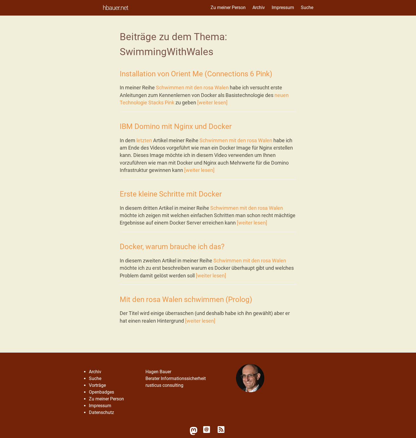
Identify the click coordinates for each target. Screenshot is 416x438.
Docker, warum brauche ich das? (172, 246)
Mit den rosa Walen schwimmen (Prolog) (186, 299)
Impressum (283, 7)
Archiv (258, 7)
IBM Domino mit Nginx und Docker (176, 126)
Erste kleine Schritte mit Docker (171, 194)
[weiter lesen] (212, 102)
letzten (144, 140)
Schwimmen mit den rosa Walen (192, 87)
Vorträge (97, 385)
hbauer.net (115, 7)
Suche (307, 7)
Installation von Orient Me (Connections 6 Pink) (196, 74)
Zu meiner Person (228, 7)
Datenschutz (101, 412)
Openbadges (101, 392)
